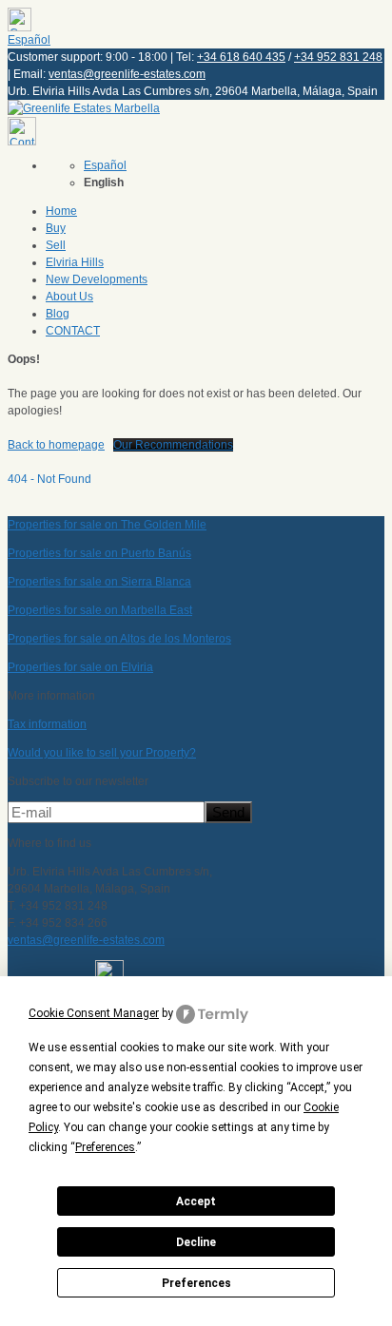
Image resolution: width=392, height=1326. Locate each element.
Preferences (196, 1283)
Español (29, 40)
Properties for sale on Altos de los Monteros (119, 638)
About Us (69, 296)
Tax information (47, 724)
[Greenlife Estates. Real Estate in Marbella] (84, 108)
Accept (196, 1201)
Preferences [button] (105, 1147)
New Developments (96, 279)
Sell (56, 245)
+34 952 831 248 (338, 57)
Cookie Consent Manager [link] (94, 1013)
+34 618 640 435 (241, 57)
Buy (56, 228)
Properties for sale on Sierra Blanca (99, 581)
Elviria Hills (75, 262)
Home (61, 211)
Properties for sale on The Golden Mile (107, 524)
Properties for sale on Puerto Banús (99, 553)
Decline (196, 1242)
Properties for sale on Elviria (80, 667)
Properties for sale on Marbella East (100, 610)
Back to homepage (56, 445)
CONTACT (73, 330)
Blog (57, 313)
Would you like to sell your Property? (102, 752)
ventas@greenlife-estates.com (127, 74)
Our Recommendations (173, 445)
